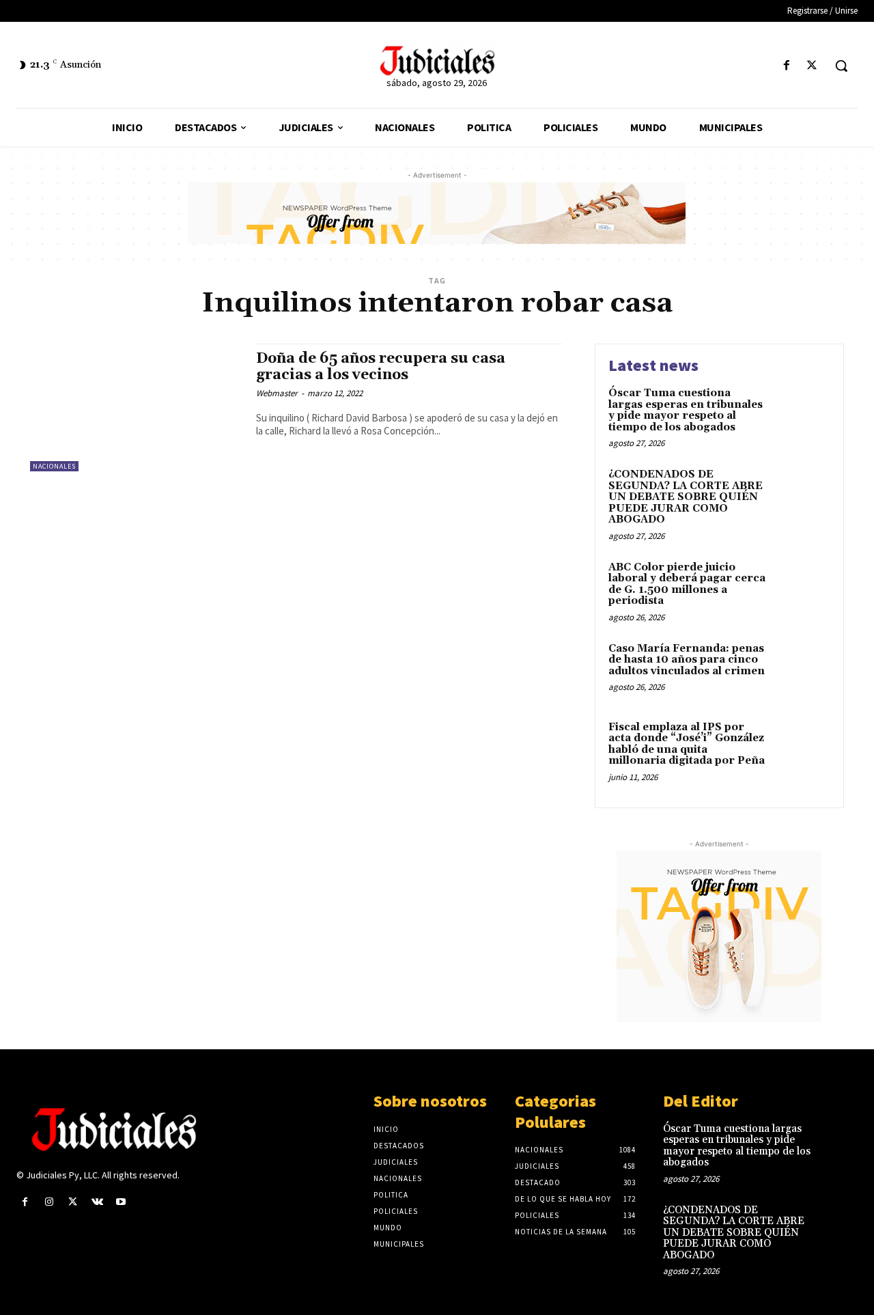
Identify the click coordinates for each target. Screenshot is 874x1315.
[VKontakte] (97, 1201)
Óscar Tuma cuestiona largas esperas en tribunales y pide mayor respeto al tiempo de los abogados (685, 410)
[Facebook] (787, 66)
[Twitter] (812, 66)
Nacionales (54, 466)
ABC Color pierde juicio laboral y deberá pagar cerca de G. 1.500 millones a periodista (686, 584)
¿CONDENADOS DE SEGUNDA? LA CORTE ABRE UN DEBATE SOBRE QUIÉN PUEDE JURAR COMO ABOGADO (685, 497)
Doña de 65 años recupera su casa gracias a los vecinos (380, 366)
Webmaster (277, 393)
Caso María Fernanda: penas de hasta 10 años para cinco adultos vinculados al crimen (686, 660)
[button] (841, 65)
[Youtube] (121, 1201)
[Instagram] (48, 1201)
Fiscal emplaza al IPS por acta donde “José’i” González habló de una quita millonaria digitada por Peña (686, 744)
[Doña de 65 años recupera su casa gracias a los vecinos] (136, 407)
